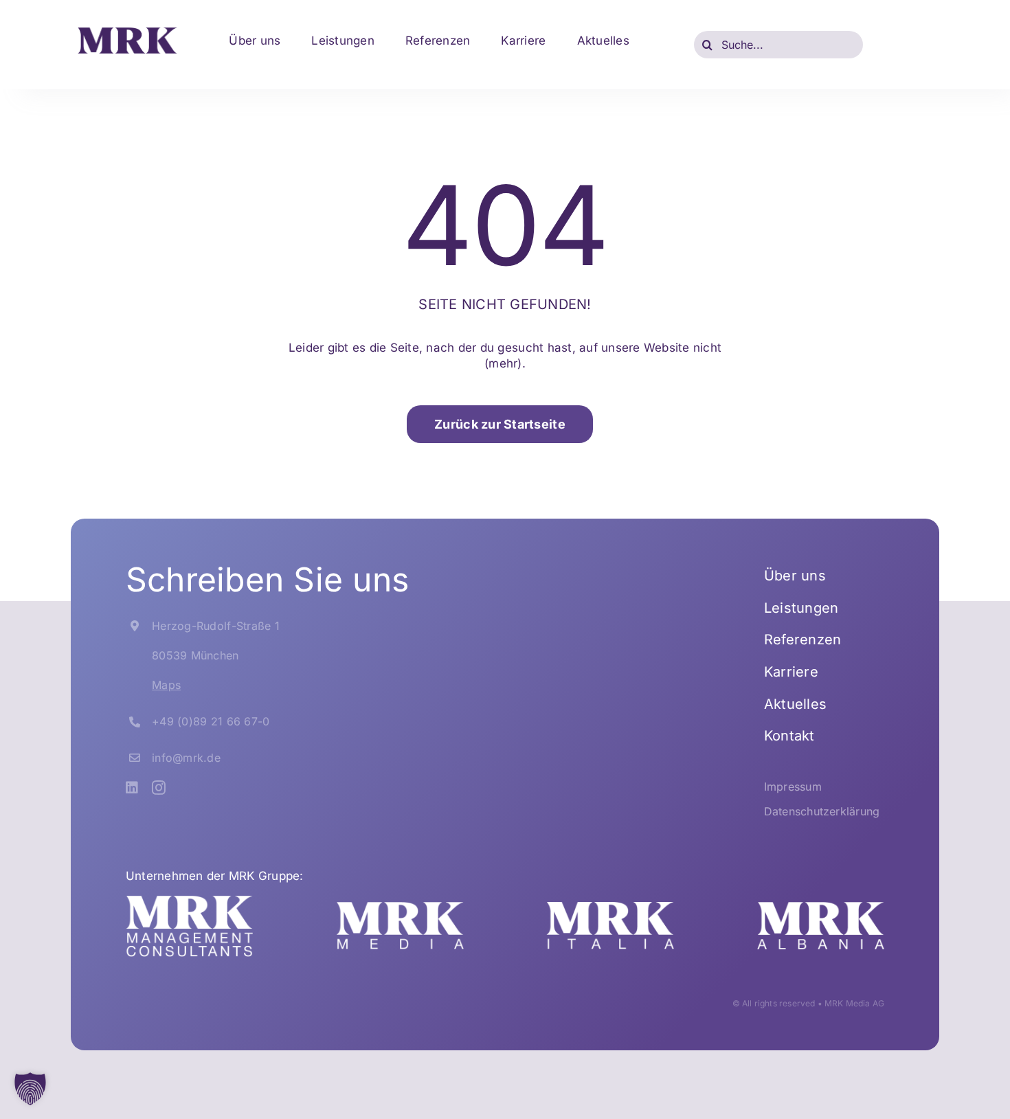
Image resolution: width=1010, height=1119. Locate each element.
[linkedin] (132, 788)
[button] (30, 1089)
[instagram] (159, 788)
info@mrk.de (186, 758)
